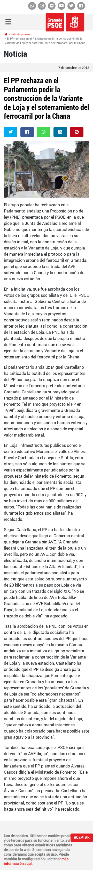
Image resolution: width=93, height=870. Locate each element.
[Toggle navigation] (8, 22)
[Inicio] (5, 34)
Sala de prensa (20, 34)
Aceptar (82, 837)
